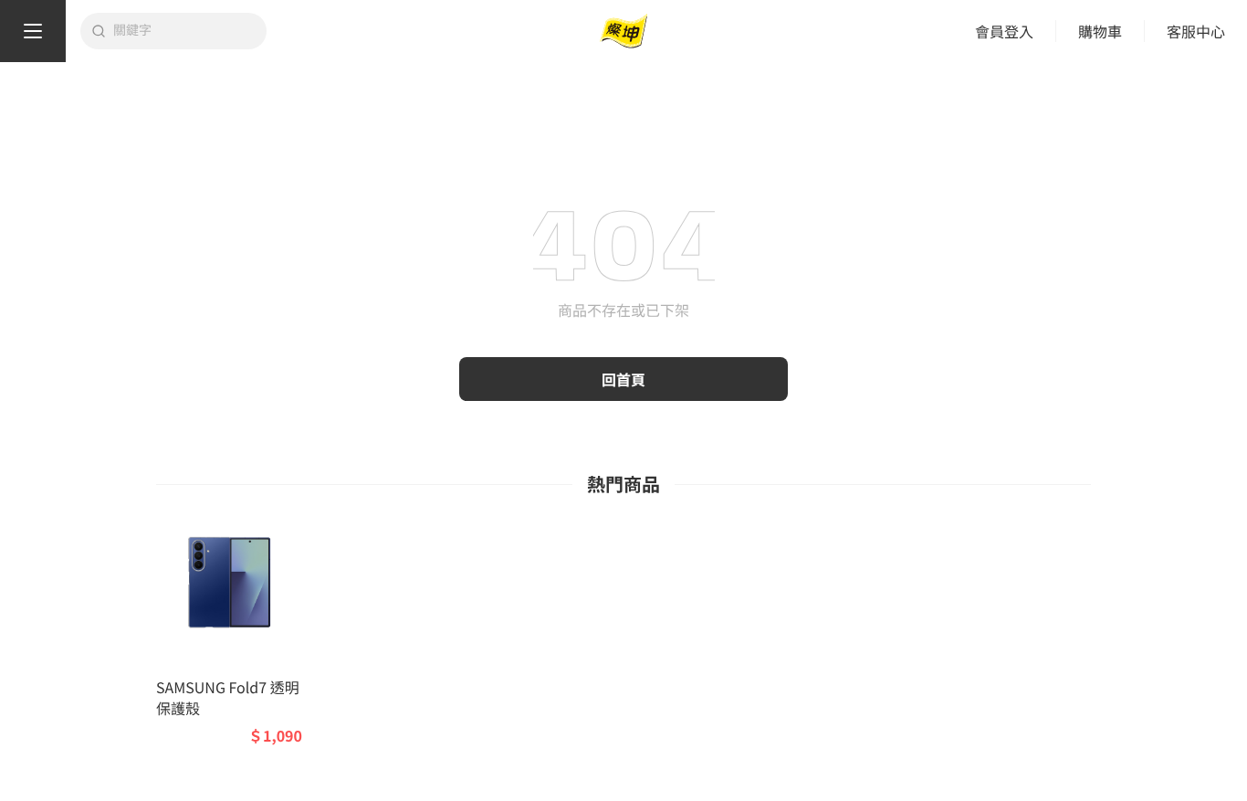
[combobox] (184, 31)
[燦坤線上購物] (623, 31)
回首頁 (623, 379)
